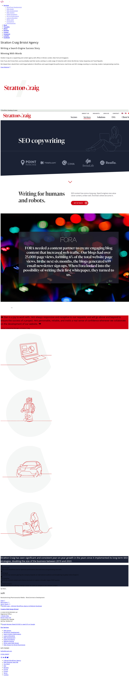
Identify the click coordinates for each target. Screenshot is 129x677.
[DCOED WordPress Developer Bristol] (6, 2)
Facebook (7, 37)
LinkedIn (6, 36)
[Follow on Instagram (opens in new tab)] (2, 657)
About (5, 29)
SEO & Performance (13, 16)
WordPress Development (14, 7)
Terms (5, 673)
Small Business (11, 23)
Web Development (12, 11)
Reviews (6, 30)
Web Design (10, 9)
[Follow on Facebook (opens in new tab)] (6, 657)
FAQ (5, 666)
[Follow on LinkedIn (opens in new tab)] (4, 657)
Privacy (6, 671)
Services (6, 5)
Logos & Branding (12, 18)
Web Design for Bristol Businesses (14, 645)
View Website (5, 67)
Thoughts (7, 27)
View (2, 601)
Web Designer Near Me (11, 662)
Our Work (7, 664)
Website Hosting (9, 641)
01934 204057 (5, 654)
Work (5, 25)
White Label (10, 20)
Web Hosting (10, 12)
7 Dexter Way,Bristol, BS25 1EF (6, 617)
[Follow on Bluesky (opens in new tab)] (8, 657)
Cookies (6, 675)
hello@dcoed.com (6, 651)
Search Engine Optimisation (12, 634)
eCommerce (10, 21)
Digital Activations (12, 14)
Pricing (6, 669)
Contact (6, 32)
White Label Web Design (11, 643)
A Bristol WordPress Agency (12, 660)
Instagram (7, 34)
